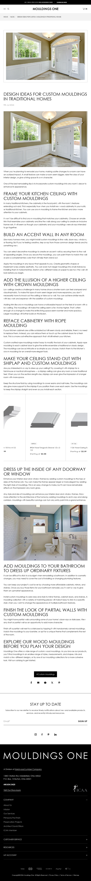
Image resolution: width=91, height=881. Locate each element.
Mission (7, 809)
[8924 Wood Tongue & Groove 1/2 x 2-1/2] (45, 420)
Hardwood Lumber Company (28, 769)
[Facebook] (31, 683)
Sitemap (76, 875)
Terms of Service (66, 875)
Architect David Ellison (13, 826)
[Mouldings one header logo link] (46, 9)
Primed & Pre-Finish (12, 818)
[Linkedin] (55, 734)
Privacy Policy (54, 875)
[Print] (45, 683)
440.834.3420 (9, 784)
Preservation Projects (13, 822)
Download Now (62, 2)
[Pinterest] (59, 683)
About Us (8, 805)
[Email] (38, 683)
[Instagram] (35, 734)
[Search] (8, 9)
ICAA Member (10, 830)
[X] (52, 683)
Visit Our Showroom (12, 790)
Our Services (9, 813)
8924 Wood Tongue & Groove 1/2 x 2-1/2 (45, 449)
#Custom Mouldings (45, 674)
